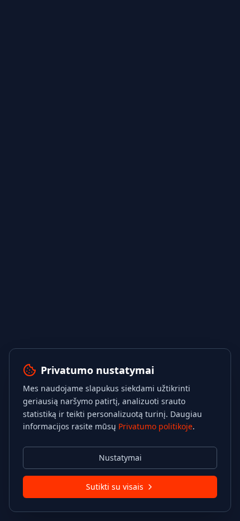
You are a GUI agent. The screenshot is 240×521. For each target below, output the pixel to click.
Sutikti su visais (114, 486)
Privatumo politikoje (155, 426)
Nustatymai (120, 457)
